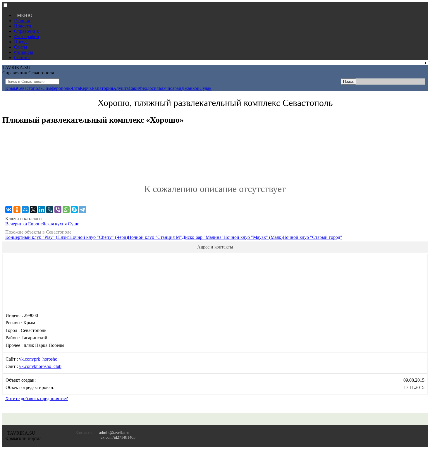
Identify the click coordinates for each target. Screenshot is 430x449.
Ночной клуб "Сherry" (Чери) (98, 237)
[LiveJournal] (49, 209)
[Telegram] (82, 209)
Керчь (86, 88)
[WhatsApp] (66, 209)
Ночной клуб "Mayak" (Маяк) (253, 237)
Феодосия (149, 88)
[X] (33, 209)
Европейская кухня (48, 223)
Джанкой (190, 88)
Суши (74, 223)
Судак (205, 88)
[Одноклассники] (16, 209)
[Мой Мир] (25, 209)
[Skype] (74, 209)
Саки (134, 88)
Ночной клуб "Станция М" (155, 237)
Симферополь (56, 88)
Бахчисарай (170, 88)
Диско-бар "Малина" (202, 237)
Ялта (75, 88)
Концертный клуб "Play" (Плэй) (37, 237)
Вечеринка (16, 223)
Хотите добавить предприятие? (36, 398)
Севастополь (29, 88)
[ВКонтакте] (8, 209)
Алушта (121, 88)
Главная (22, 20)
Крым (11, 88)
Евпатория (102, 88)
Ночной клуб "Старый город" (312, 237)
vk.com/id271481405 (117, 437)
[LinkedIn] (41, 209)
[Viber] (57, 209)
